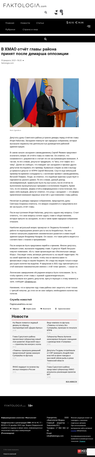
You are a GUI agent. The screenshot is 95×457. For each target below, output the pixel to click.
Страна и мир (30, 29)
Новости (25, 23)
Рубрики (10, 29)
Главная (9, 23)
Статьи (40, 23)
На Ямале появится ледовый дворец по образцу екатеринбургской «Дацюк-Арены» (28, 325)
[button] (46, 12)
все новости (71, 381)
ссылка (73, 431)
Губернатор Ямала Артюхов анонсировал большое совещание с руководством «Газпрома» (62, 339)
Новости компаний (9, 454)
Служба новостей (21, 299)
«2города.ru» (30, 282)
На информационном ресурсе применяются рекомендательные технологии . (82, 438)
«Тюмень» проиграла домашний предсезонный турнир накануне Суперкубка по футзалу (26, 353)
